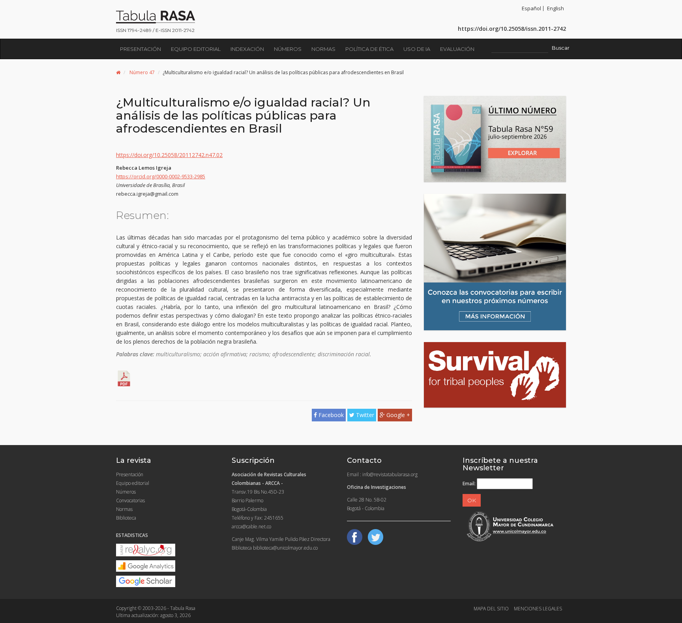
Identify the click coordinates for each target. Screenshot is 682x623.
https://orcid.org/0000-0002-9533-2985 (160, 176)
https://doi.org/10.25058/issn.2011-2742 (512, 28)
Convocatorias (130, 500)
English (555, 8)
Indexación (247, 49)
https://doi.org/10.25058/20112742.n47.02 (169, 155)
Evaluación (457, 49)
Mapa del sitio (491, 608)
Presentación (140, 49)
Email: (469, 483)
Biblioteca (126, 517)
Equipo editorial (196, 49)
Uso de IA (416, 49)
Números (288, 49)
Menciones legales (538, 608)
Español (531, 8)
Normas (323, 49)
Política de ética (369, 49)
